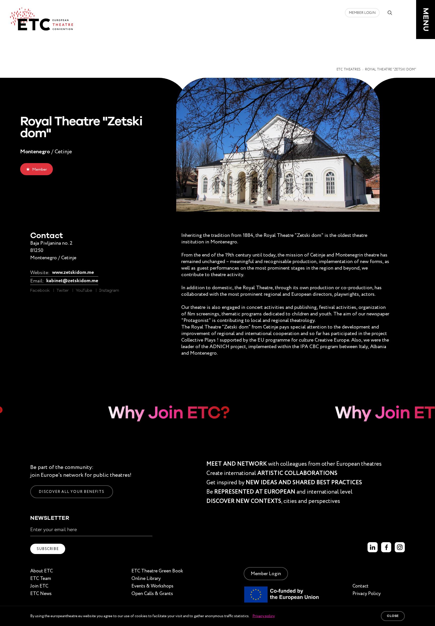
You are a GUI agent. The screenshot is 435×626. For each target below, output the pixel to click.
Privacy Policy (366, 593)
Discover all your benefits (71, 491)
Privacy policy (263, 616)
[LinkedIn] (373, 547)
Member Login (362, 12)
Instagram (109, 291)
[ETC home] (41, 19)
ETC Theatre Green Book (157, 570)
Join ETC (39, 585)
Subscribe (48, 548)
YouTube (84, 291)
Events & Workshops (152, 585)
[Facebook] (386, 547)
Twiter (63, 291)
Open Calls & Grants (152, 593)
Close (393, 616)
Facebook (40, 291)
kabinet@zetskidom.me (72, 280)
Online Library (146, 578)
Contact (360, 585)
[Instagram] (400, 547)
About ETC (41, 570)
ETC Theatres (349, 69)
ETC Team (40, 578)
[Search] (390, 13)
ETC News (41, 593)
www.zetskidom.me (73, 272)
